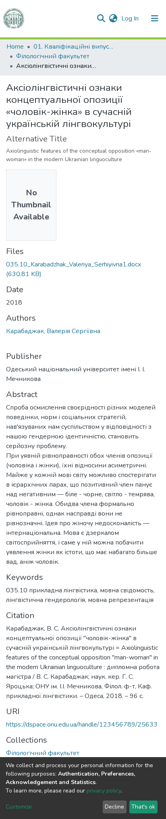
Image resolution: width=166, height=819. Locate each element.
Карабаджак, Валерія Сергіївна (53, 331)
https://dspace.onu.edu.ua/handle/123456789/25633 (82, 724)
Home (15, 46)
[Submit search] (100, 18)
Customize (19, 807)
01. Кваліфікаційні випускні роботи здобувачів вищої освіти (73, 46)
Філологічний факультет (52, 56)
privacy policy (104, 790)
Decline (114, 807)
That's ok (143, 807)
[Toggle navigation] (154, 18)
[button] (113, 18)
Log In (130, 18)
